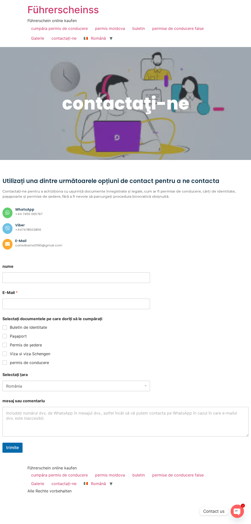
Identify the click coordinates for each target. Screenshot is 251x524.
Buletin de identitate (28, 327)
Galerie (37, 38)
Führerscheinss (63, 10)
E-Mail (10, 292)
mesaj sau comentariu (23, 401)
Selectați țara (15, 374)
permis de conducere (29, 362)
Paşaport (18, 336)
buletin (138, 28)
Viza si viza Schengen (30, 353)
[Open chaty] (237, 511)
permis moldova (110, 28)
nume (7, 266)
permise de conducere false (178, 28)
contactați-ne (63, 38)
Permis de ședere (26, 344)
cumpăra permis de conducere (59, 28)
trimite (12, 447)
